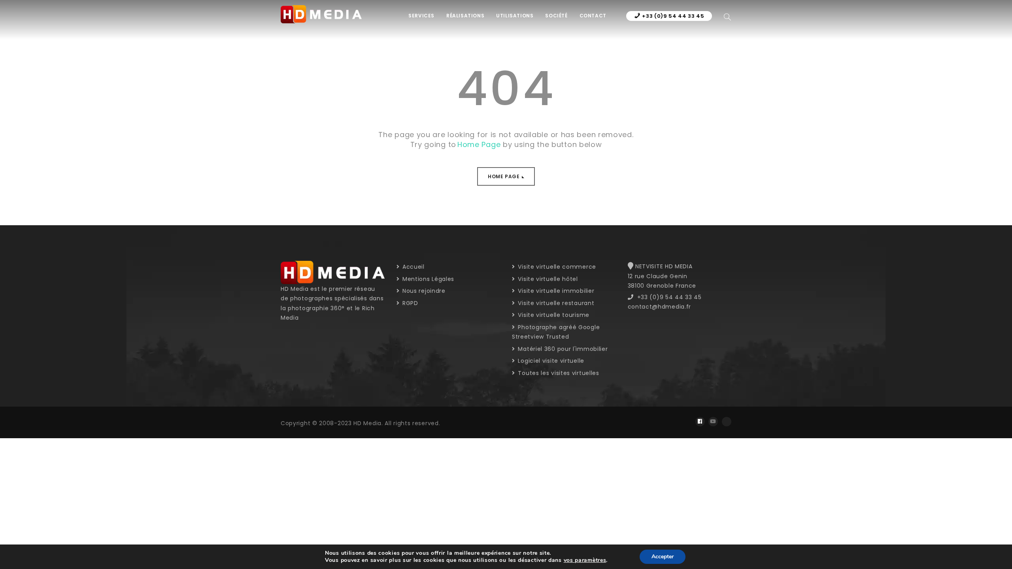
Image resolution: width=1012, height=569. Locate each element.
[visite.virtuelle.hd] (700, 421)
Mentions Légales (427, 279)
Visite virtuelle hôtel (547, 279)
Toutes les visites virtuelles (557, 373)
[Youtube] (713, 421)
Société (556, 15)
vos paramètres (585, 560)
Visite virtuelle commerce (556, 267)
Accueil (412, 267)
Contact (593, 15)
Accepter (662, 556)
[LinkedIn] (726, 421)
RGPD (409, 303)
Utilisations (514, 15)
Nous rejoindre (423, 291)
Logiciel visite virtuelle (550, 361)
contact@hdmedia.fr (659, 307)
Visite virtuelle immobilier (555, 291)
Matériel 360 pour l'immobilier (562, 349)
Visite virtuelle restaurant (555, 303)
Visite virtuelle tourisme (552, 315)
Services (421, 15)
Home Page (503, 176)
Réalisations (465, 15)
